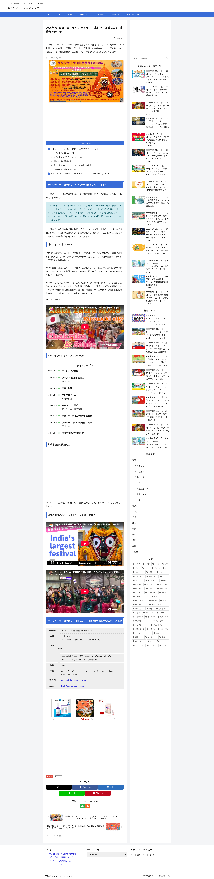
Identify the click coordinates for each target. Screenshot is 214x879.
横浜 (136, 512)
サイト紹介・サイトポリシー (144, 855)
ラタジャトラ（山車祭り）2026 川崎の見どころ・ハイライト (75, 149)
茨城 (134, 540)
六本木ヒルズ (140, 494)
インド (59, 777)
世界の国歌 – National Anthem (62, 854)
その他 (135, 552)
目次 (83, 143)
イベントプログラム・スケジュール (67, 157)
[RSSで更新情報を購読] (87, 806)
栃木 (134, 529)
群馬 (134, 534)
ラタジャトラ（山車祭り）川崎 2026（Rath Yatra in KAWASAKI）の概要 (80, 174)
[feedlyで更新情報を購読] (82, 806)
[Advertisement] (85, 121)
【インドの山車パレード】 (64, 153)
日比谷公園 (139, 477)
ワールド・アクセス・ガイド (62, 861)
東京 (134, 460)
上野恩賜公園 (140, 471)
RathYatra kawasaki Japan (73, 686)
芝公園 (137, 483)
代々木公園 (139, 466)
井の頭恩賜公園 (141, 489)
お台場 (137, 500)
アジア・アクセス (57, 864)
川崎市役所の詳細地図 (62, 161)
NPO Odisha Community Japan (75, 680)
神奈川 (51, 777)
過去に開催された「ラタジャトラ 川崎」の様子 (72, 165)
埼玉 (134, 523)
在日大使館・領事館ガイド (61, 857)
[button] (167, 58)
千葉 (134, 517)
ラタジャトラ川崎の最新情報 (65, 169)
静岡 (134, 546)
